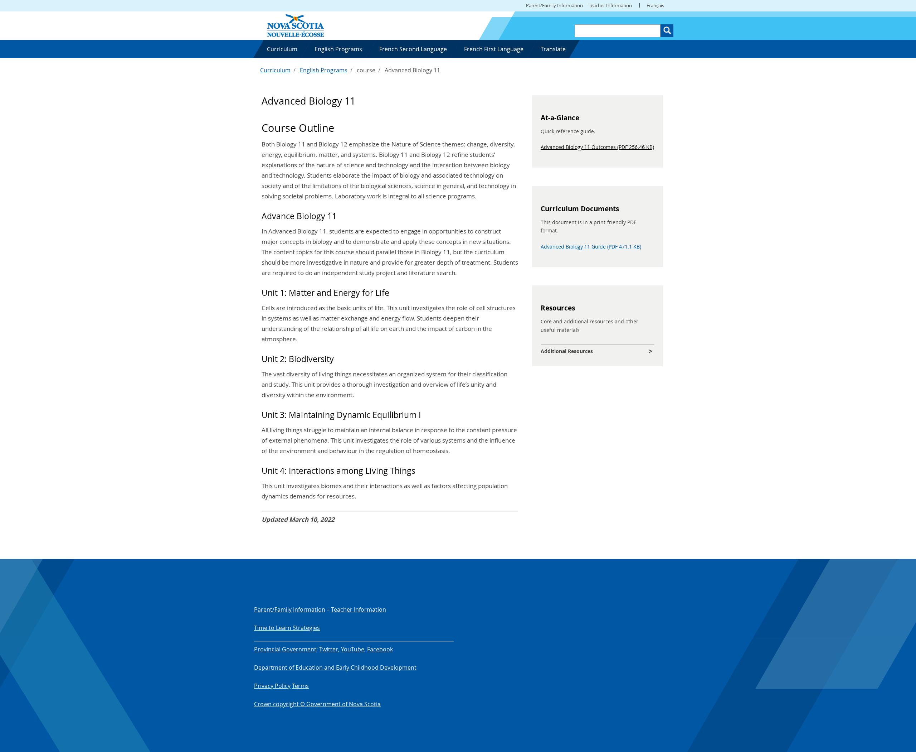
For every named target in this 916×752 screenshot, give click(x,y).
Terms (300, 686)
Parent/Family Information (554, 5)
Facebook (380, 649)
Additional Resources (567, 351)
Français (655, 5)
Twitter (328, 649)
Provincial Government (285, 649)
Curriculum (275, 70)
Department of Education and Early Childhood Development (335, 667)
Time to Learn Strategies (287, 628)
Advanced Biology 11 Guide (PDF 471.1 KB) (591, 246)
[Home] (295, 25)
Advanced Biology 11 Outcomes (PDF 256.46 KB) (597, 147)
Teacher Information (610, 5)
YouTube (352, 649)
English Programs (323, 70)
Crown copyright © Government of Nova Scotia (317, 704)
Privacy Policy (272, 686)
